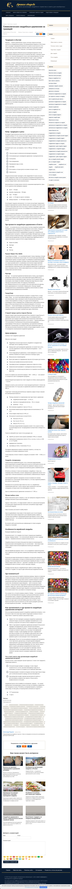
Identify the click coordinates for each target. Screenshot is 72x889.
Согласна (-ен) (43, 887)
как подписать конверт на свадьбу (19, 708)
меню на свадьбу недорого (55, 114)
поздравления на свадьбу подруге (56, 153)
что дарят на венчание (54, 180)
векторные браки (53, 83)
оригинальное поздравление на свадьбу (58, 125)
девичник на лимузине (54, 91)
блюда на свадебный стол (55, 78)
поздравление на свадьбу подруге (34, 716)
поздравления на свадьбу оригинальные (58, 151)
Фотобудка (51, 203)
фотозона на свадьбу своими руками (35, 726)
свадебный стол (62, 164)
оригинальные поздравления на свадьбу (19, 715)
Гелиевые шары (52, 374)
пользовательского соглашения (12, 883)
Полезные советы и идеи (36, 12)
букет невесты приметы (54, 80)
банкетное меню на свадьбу (26, 704)
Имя (4, 835)
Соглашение (39, 870)
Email (19, 835)
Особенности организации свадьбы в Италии (34, 767)
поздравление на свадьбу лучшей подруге (58, 135)
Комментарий (6, 840)
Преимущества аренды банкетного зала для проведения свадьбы (10, 794)
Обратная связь (17, 870)
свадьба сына (35, 725)
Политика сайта (28, 870)
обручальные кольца (53, 119)
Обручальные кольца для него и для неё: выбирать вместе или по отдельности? (57, 231)
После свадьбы (20, 15)
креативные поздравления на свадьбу (34, 710)
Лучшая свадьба (25, 4)
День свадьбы (10, 15)
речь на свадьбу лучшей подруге (56, 159)
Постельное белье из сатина (55, 512)
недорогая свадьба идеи (21, 713)
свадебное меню (39, 723)
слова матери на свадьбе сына (56, 172)
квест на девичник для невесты (37, 708)
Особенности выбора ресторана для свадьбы (33, 793)
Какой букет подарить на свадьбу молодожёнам (34, 817)
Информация (31, 15)
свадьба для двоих (25, 725)
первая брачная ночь (54, 130)
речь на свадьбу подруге (26, 723)
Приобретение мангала (54, 289)
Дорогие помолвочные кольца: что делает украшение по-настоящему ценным (57, 345)
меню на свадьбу (34, 711)
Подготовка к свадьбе (52, 12)
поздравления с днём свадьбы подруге (34, 721)
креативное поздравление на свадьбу (13, 710)
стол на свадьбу (21, 726)
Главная (8, 12)
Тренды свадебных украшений (56, 403)
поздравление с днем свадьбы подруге (58, 146)
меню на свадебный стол (22, 711)
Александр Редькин (8, 732)
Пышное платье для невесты (55, 315)
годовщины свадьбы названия (18, 706)
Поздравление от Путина (54, 459)
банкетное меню (14, 704)
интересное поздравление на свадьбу (57, 93)
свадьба (16, 725)
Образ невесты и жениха (20, 12)
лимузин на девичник (54, 106)
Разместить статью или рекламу (53, 870)
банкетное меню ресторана (55, 75)
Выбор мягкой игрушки (54, 566)
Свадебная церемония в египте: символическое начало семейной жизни (13, 818)
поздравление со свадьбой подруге (33, 720)
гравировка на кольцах (32, 706)
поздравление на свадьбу (37, 715)
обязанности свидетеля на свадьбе (57, 122)
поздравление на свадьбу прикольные (57, 140)
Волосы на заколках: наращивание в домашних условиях (11, 768)
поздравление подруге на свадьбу (33, 718)
